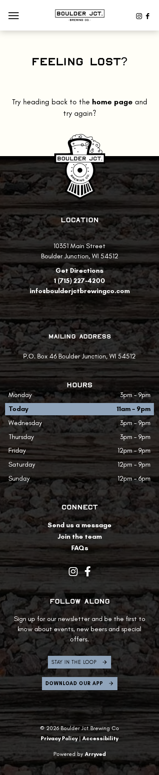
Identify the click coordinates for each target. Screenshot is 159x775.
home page (112, 101)
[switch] (16, 15)
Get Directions (79, 270)
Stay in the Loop (74, 662)
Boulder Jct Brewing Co (79, 15)
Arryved (95, 754)
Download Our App (74, 683)
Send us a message (79, 525)
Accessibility (100, 738)
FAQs (79, 548)
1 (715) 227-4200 (79, 281)
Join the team (80, 536)
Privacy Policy (59, 738)
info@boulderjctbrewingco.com (80, 291)
